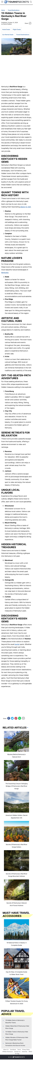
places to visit (25, 207)
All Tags (17, 1053)
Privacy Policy (26, 1049)
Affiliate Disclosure (7, 1051)
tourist (17, 644)
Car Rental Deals (7, 34)
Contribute (13, 1049)
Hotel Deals (6, 29)
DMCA (30, 1051)
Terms (19, 1049)
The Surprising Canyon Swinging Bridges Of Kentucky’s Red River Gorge (16, 786)
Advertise (24, 1051)
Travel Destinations (22, 34)
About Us (6, 1049)
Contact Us (17, 1051)
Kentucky (4, 272)
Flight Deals (17, 29)
